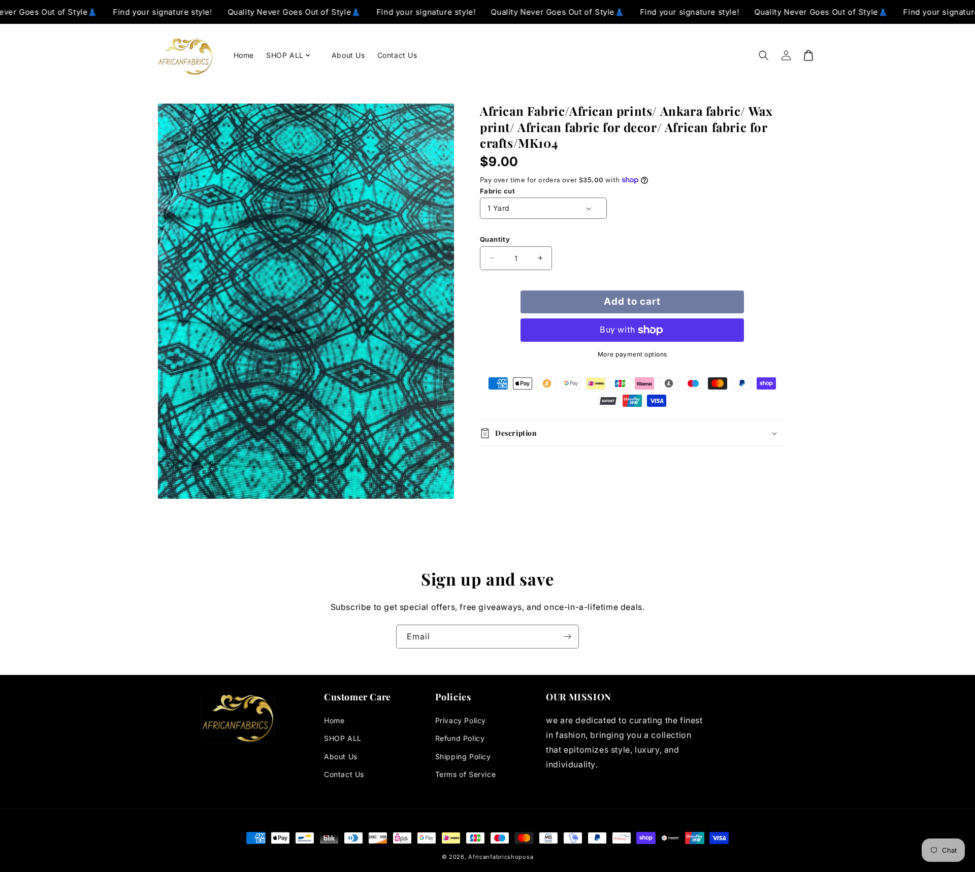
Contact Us (344, 774)
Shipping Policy (463, 756)
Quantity (495, 239)
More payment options (632, 354)
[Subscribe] (567, 637)
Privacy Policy (460, 720)
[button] (293, 55)
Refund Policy (460, 738)
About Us (341, 756)
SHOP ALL (343, 738)
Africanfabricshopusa (500, 856)
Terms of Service (465, 774)
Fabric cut (497, 191)
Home (334, 720)
